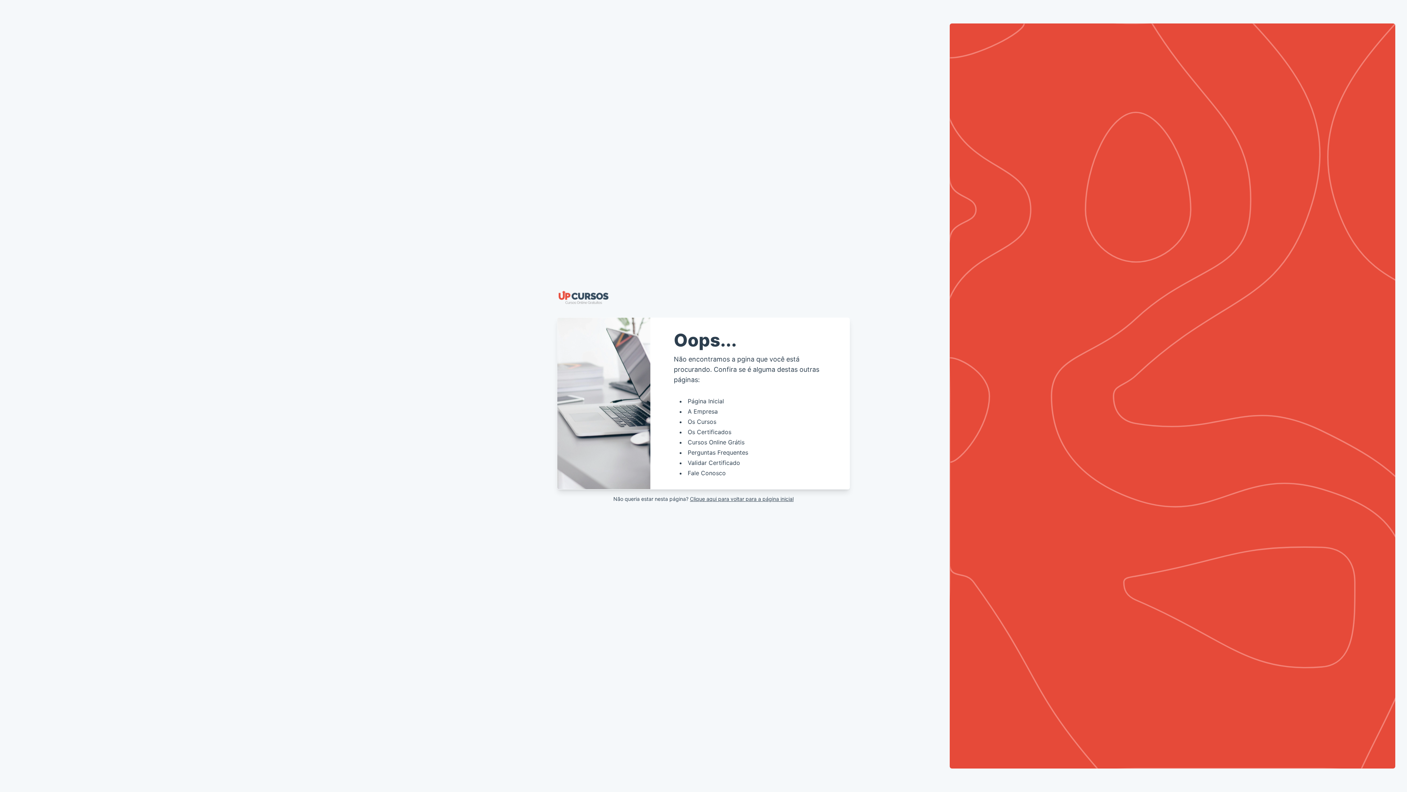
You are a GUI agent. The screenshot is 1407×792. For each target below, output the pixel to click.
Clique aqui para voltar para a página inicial (742, 499)
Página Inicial (706, 401)
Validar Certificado (714, 462)
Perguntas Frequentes (718, 452)
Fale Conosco (707, 473)
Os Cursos (702, 421)
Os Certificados (709, 432)
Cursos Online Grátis (716, 442)
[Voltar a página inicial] (703, 297)
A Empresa (703, 411)
